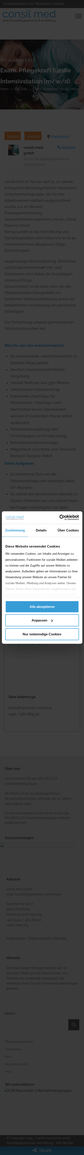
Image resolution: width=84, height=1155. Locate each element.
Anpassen (39, 620)
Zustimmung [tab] (15, 530)
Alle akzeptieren (42, 606)
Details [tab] (41, 530)
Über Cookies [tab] (68, 530)
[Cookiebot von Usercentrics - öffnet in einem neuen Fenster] (60, 518)
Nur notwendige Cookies (42, 634)
